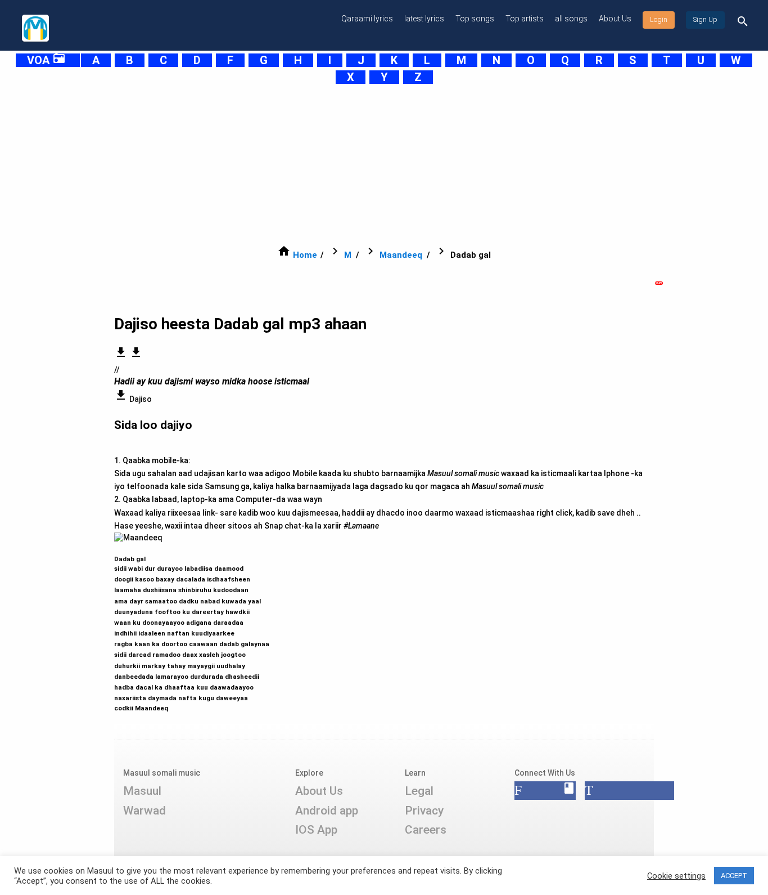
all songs (571, 18)
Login (658, 20)
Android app (326, 810)
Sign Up (705, 20)
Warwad (144, 810)
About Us (615, 18)
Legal (419, 791)
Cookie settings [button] (676, 876)
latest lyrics (424, 18)
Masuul (142, 791)
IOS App (316, 829)
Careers (425, 829)
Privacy (424, 810)
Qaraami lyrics (367, 18)
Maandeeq (401, 255)
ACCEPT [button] (734, 875)
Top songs (474, 18)
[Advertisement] (356, 164)
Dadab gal (191, 628)
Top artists (524, 18)
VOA (46, 60)
